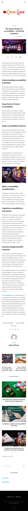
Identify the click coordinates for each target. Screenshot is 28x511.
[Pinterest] (16, 57)
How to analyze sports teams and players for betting (20, 368)
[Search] (24, 2)
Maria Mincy (14, 345)
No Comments (19, 36)
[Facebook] (7, 57)
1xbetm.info (5, 478)
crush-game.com (14, 503)
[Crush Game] (14, 12)
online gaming (20, 323)
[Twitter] (12, 57)
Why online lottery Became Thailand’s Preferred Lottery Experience (14, 400)
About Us (18, 496)
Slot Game (13, 325)
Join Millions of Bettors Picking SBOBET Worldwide (14, 424)
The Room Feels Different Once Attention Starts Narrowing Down (14, 449)
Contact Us (10, 496)
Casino (14, 25)
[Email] (20, 57)
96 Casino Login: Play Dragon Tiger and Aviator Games (7, 368)
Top (14, 507)
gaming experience (8, 323)
